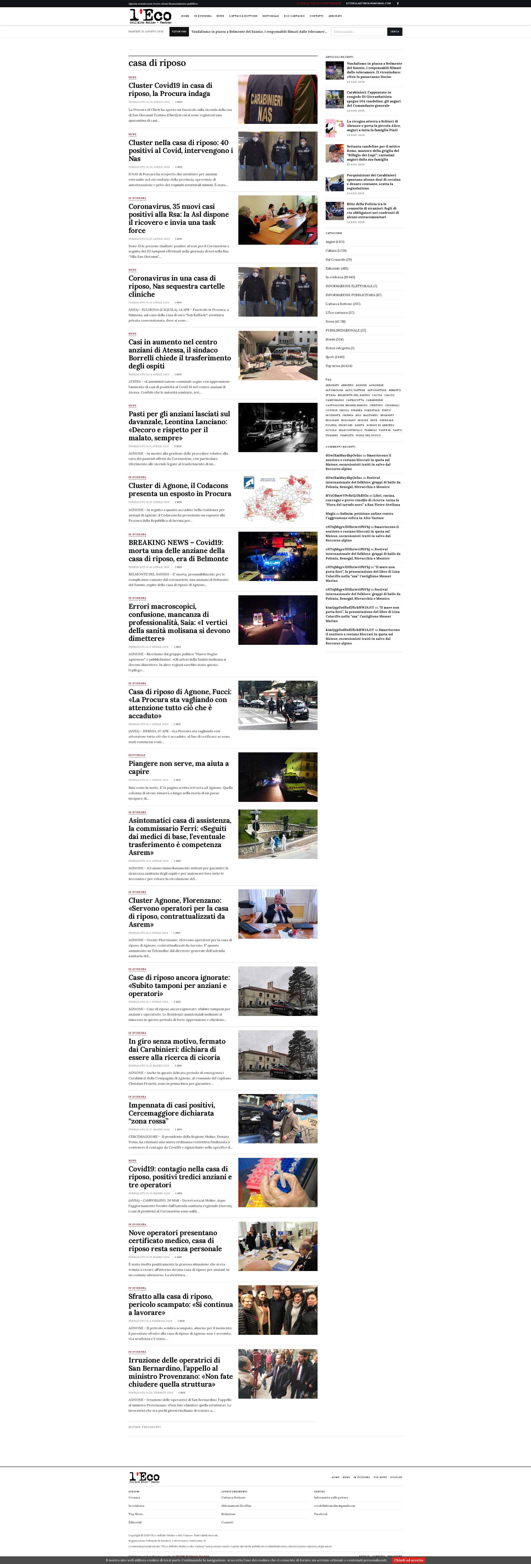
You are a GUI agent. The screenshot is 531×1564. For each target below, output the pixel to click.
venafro (332, 435)
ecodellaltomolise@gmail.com (334, 1506)
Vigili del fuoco (368, 435)
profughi (346, 425)
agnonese (376, 385)
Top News (380, 1477)
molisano (348, 420)
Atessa (331, 395)
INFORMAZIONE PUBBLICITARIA (350, 295)
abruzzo (347, 385)
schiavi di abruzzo (381, 425)
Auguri (330, 242)
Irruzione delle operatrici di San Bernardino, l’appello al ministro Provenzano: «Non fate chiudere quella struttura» (181, 1372)
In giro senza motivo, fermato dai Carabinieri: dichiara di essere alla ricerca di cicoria (177, 1049)
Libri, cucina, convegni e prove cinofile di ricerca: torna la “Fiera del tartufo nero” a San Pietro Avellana (363, 500)
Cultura (331, 251)
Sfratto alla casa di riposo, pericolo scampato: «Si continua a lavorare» (181, 1304)
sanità (359, 425)
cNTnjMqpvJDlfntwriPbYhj (348, 527)
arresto (395, 390)
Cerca (395, 31)
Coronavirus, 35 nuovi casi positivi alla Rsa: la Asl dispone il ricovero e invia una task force (179, 218)
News (220, 16)
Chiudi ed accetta (408, 1560)
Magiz (330, 514)
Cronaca (134, 1497)
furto (386, 410)
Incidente (333, 415)
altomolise (334, 390)
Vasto (397, 430)
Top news (333, 366)
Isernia (348, 415)
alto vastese (355, 390)
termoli (370, 430)
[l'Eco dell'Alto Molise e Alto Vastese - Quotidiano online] (151, 16)
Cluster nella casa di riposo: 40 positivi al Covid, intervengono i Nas (181, 150)
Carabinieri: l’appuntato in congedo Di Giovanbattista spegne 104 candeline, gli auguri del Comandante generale (374, 98)
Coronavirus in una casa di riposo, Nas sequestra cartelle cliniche (177, 286)
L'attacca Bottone (243, 16)
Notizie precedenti (145, 1426)
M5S (358, 415)
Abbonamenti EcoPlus (236, 1506)
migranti (387, 415)
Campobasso (335, 400)
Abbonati (335, 16)
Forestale (372, 410)
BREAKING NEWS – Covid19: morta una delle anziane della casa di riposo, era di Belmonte (178, 550)
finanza (357, 410)
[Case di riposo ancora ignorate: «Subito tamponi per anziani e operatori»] (277, 991)
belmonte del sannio (354, 395)
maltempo (370, 415)
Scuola (330, 339)
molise (363, 420)
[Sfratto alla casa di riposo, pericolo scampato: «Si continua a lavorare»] (277, 1310)
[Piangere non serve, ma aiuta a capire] (277, 777)
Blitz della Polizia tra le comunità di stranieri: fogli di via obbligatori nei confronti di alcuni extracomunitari (373, 210)
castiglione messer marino (347, 405)
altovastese (377, 390)
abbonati (332, 385)
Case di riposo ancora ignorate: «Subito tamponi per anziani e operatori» (179, 985)
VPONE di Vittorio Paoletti (192, 1556)
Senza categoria (338, 348)
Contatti (317, 16)
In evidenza (203, 16)
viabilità (347, 435)
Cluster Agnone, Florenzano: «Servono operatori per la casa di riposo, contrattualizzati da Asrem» (179, 912)
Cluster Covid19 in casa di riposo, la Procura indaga (170, 89)
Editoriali (135, 1522)
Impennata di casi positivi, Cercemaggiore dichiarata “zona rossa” (172, 1113)
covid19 (331, 410)
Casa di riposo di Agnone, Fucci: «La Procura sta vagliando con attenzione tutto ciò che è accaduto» (180, 703)
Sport (330, 357)
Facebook (321, 1514)
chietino (376, 405)
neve (374, 420)
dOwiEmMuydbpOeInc (344, 455)
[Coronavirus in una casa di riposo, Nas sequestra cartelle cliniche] (277, 291)
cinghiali (392, 405)
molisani (332, 420)
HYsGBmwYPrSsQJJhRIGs (347, 496)
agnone (361, 385)
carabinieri (374, 400)
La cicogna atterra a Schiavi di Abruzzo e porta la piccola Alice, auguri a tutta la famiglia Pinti (374, 125)
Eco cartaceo (294, 16)
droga (344, 410)
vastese (385, 430)
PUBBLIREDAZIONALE (343, 330)
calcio (389, 395)
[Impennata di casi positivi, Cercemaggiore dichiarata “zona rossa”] (277, 1118)
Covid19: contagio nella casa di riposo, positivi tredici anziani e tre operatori (180, 1176)
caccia (377, 395)
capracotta (355, 400)
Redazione (228, 1514)
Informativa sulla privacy (331, 1497)
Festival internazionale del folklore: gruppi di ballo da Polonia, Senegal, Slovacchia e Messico (363, 482)
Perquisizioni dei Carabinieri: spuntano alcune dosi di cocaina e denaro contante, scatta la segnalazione (374, 181)
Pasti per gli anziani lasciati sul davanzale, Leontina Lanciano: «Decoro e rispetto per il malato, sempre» (179, 425)
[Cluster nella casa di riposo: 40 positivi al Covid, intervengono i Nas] (277, 156)
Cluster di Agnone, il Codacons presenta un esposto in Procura (180, 489)
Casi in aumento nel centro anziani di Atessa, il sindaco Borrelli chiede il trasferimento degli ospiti (180, 353)
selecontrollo (350, 430)
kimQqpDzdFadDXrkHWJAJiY (350, 607)
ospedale (387, 420)
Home (185, 16)
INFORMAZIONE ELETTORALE (349, 286)
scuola (331, 430)
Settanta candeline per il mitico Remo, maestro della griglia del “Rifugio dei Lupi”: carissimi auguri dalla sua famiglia (373, 152)
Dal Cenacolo (335, 259)
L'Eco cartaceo (337, 313)
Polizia (331, 425)
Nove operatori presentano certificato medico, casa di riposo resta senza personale (175, 1240)
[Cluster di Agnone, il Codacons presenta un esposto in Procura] (277, 499)
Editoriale (271, 16)
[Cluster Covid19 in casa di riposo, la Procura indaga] (277, 99)
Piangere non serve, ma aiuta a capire (179, 767)
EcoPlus (396, 1477)
